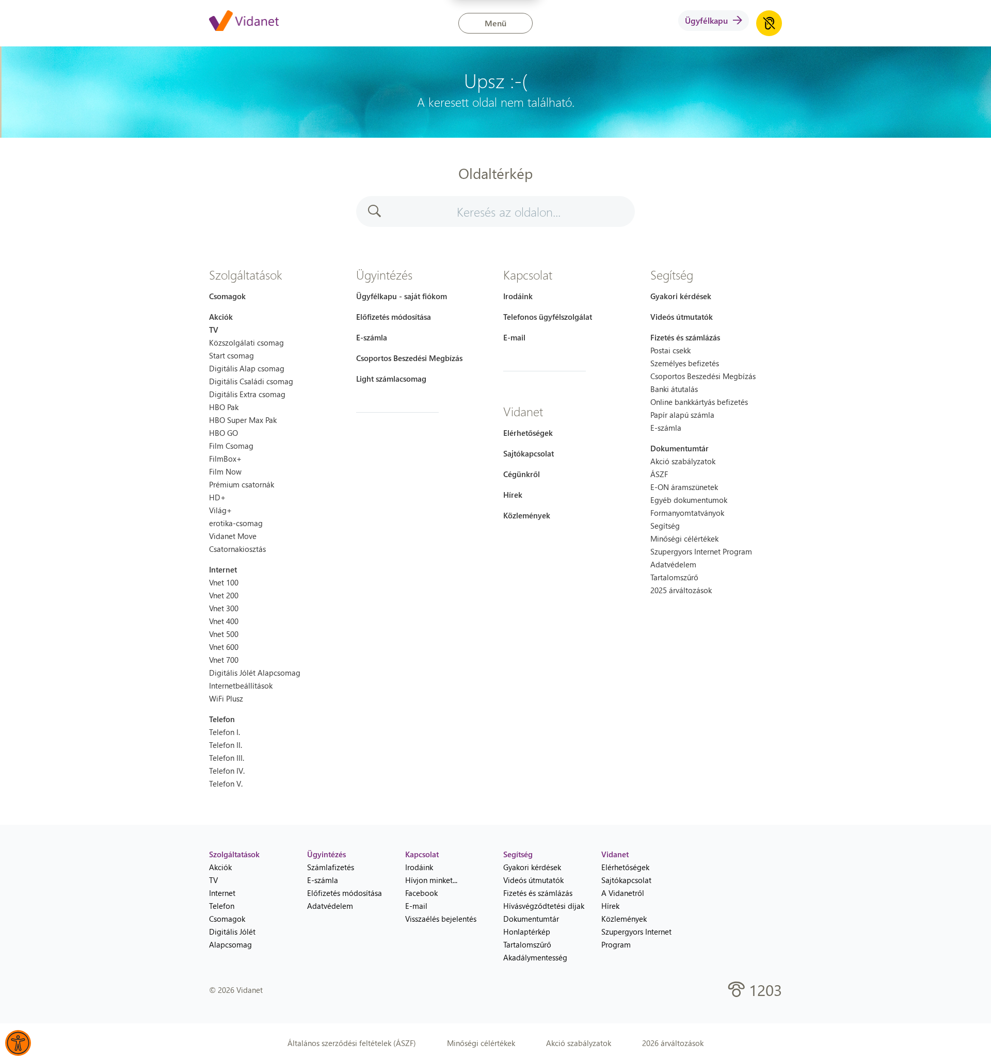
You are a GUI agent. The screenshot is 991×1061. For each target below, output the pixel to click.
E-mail (514, 337)
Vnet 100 (223, 582)
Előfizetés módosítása (393, 317)
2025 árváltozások (681, 590)
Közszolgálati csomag (246, 342)
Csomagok (227, 296)
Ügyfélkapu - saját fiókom (401, 296)
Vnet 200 (223, 595)
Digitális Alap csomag (246, 368)
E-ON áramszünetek (684, 487)
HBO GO (223, 433)
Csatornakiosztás (237, 549)
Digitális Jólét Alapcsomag (254, 672)
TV (213, 329)
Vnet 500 (223, 634)
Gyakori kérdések (680, 296)
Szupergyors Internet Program (701, 551)
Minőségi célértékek (684, 538)
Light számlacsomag (391, 378)
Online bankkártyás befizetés (699, 402)
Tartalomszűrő (674, 577)
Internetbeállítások (241, 685)
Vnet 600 (223, 647)
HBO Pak (223, 407)
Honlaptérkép (526, 931)
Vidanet (523, 411)
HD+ (217, 497)
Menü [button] (495, 23)
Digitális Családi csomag (251, 381)
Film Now (225, 471)
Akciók (221, 317)
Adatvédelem (673, 564)
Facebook (421, 893)
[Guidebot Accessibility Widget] (18, 1043)
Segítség (671, 274)
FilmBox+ (225, 458)
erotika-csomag (236, 523)
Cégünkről (521, 474)
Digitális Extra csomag (247, 394)
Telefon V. (226, 783)
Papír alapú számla (682, 415)
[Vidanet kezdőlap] (244, 21)
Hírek (512, 494)
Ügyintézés (384, 274)
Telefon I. (224, 732)
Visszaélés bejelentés (440, 918)
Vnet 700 (223, 660)
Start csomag (231, 355)
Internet (223, 569)
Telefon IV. (227, 770)
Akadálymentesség (535, 957)
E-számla (371, 337)
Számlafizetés (330, 867)
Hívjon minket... (431, 880)
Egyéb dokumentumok (688, 500)
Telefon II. (225, 745)
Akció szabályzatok (682, 461)
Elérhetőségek (528, 433)
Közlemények (526, 515)
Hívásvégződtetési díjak (543, 906)
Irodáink (518, 296)
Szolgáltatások (245, 274)
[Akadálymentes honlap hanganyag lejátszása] (769, 23)
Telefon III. (226, 758)
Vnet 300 (223, 608)
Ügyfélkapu (706, 20)
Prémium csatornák (241, 484)
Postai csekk (670, 350)
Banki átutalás (674, 389)
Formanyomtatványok (687, 513)
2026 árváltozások (673, 1043)
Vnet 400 (223, 621)
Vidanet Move (233, 536)
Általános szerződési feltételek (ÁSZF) (351, 1043)
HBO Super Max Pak (243, 420)
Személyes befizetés (684, 363)
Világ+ (220, 510)
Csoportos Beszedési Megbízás (409, 358)
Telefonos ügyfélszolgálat (547, 317)
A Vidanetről (622, 893)
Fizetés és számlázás (685, 337)
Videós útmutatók (681, 317)
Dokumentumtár (679, 448)
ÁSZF (659, 474)
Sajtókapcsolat (528, 453)
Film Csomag (231, 445)
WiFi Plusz (226, 698)
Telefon (222, 719)
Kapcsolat (527, 274)
